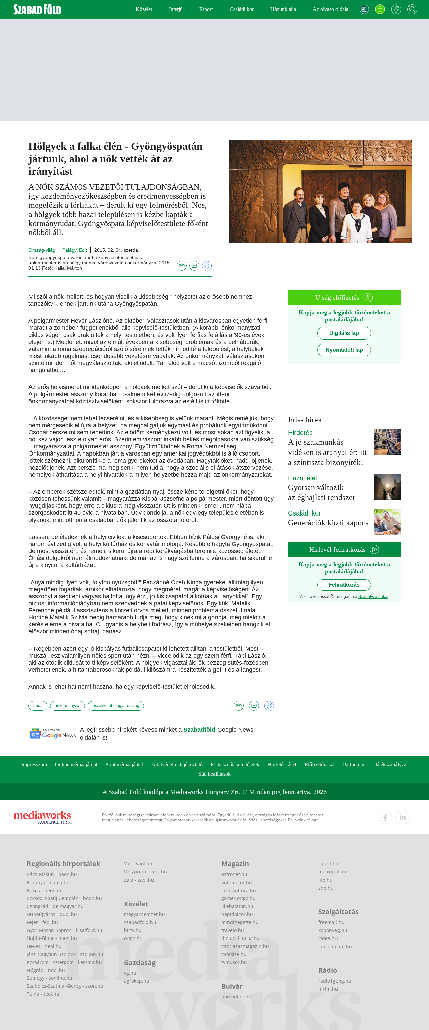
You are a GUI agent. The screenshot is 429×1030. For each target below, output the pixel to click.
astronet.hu (234, 874)
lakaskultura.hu (238, 890)
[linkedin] (402, 817)
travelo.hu (232, 930)
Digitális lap (344, 333)
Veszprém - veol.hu (145, 871)
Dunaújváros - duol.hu (52, 914)
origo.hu (133, 938)
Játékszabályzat (391, 764)
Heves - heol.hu (44, 946)
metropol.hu (332, 871)
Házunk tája (283, 9)
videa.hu (328, 938)
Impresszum (34, 764)
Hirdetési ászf (281, 764)
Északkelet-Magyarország (116, 705)
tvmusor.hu (234, 962)
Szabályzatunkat (373, 596)
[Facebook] (396, 9)
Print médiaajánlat (124, 764)
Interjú (176, 9)
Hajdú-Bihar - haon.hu (52, 938)
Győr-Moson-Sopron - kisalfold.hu (64, 930)
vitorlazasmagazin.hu (245, 946)
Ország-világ (41, 250)
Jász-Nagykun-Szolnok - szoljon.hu (65, 954)
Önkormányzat (67, 705)
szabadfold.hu (140, 922)
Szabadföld (200, 729)
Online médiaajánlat (76, 764)
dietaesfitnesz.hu (240, 938)
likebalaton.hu (237, 906)
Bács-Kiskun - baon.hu (52, 874)
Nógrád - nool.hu (46, 970)
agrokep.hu (136, 981)
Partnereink (355, 764)
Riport (206, 9)
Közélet (144, 9)
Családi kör (242, 9)
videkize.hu (234, 954)
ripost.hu (328, 863)
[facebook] (385, 817)
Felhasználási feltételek (235, 764)
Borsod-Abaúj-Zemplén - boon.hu (64, 898)
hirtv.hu (133, 930)
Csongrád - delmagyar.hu (55, 906)
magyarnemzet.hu (144, 914)
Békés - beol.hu (44, 890)
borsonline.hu (237, 996)
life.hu (325, 879)
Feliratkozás (344, 585)
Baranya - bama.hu (48, 882)
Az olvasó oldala (330, 9)
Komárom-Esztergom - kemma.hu (64, 962)
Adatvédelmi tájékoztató (177, 764)
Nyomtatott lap (344, 350)
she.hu (326, 888)
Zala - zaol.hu (139, 879)
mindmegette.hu (240, 922)
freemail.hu (331, 922)
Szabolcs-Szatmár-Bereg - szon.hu (65, 986)
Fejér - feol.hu (42, 922)
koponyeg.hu (332, 930)
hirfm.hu (328, 989)
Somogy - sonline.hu (49, 978)
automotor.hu (236, 882)
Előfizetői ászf (320, 764)
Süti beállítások (214, 774)
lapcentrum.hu (335, 946)
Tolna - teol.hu (43, 994)
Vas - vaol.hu (138, 863)
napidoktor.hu (237, 914)
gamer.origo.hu (238, 898)
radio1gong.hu (334, 981)
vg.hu (130, 973)
